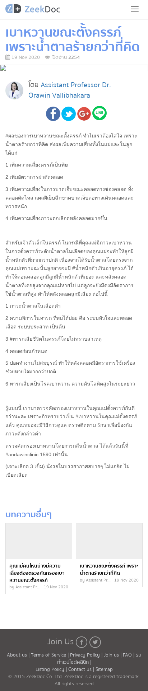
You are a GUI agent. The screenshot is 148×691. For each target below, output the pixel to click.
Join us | (112, 655)
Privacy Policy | (87, 655)
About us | (19, 655)
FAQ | (129, 655)
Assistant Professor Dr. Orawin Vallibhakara (69, 90)
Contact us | (82, 669)
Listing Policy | (52, 669)
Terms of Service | (50, 655)
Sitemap (104, 669)
